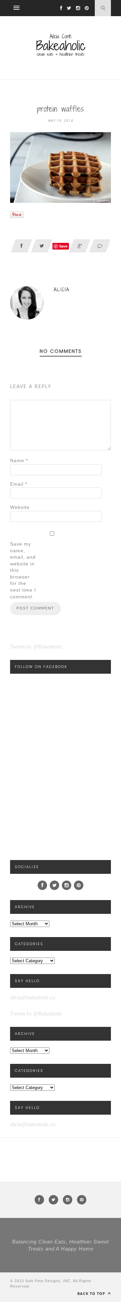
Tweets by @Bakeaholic (36, 646)
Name (19, 460)
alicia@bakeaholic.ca (32, 997)
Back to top (92, 1293)
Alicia (62, 289)
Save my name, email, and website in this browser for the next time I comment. (23, 570)
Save (63, 246)
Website (20, 507)
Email (18, 484)
